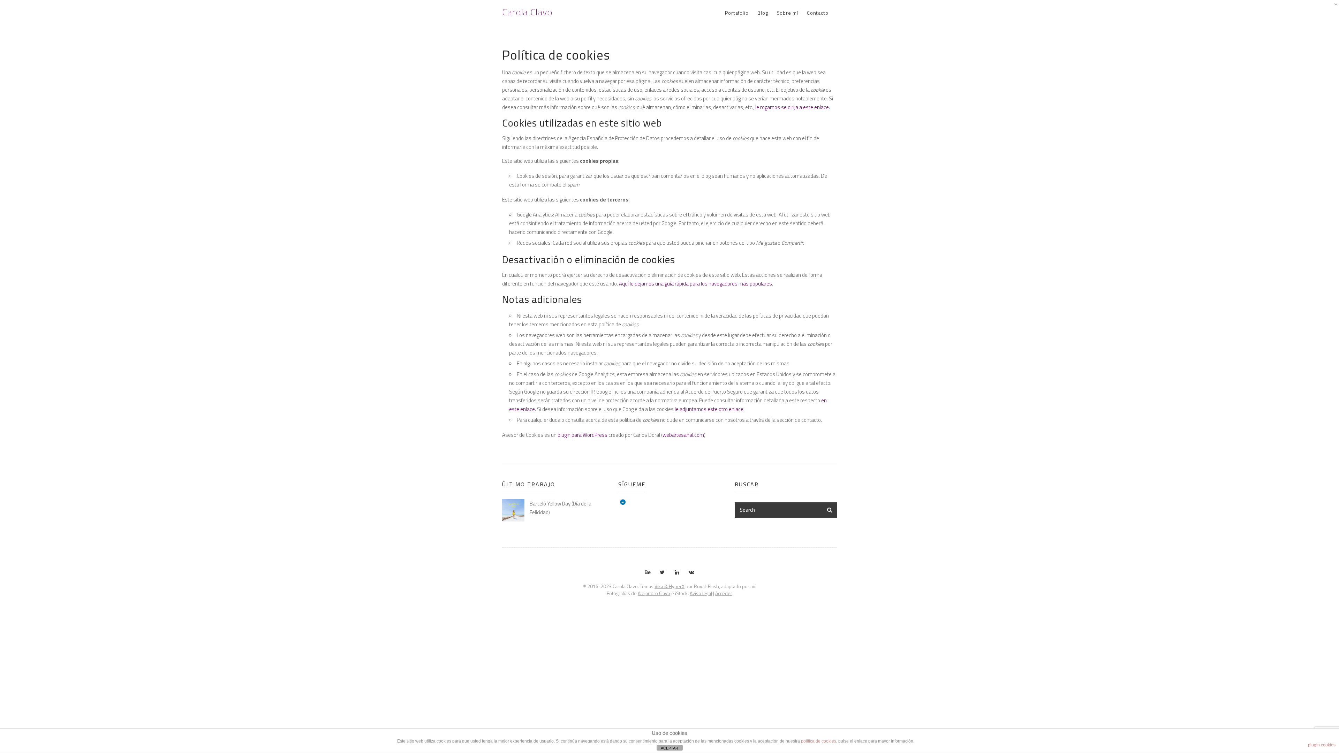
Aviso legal (701, 593)
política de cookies (818, 741)
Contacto (818, 12)
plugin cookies (1322, 745)
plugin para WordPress (582, 435)
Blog (762, 12)
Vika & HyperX (669, 586)
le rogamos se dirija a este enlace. (792, 107)
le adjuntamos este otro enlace (709, 409)
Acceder (723, 593)
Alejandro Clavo (654, 593)
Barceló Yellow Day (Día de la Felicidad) (560, 508)
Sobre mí (787, 12)
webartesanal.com (683, 435)
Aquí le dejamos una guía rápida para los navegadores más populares (695, 284)
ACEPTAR (669, 748)
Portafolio (737, 12)
